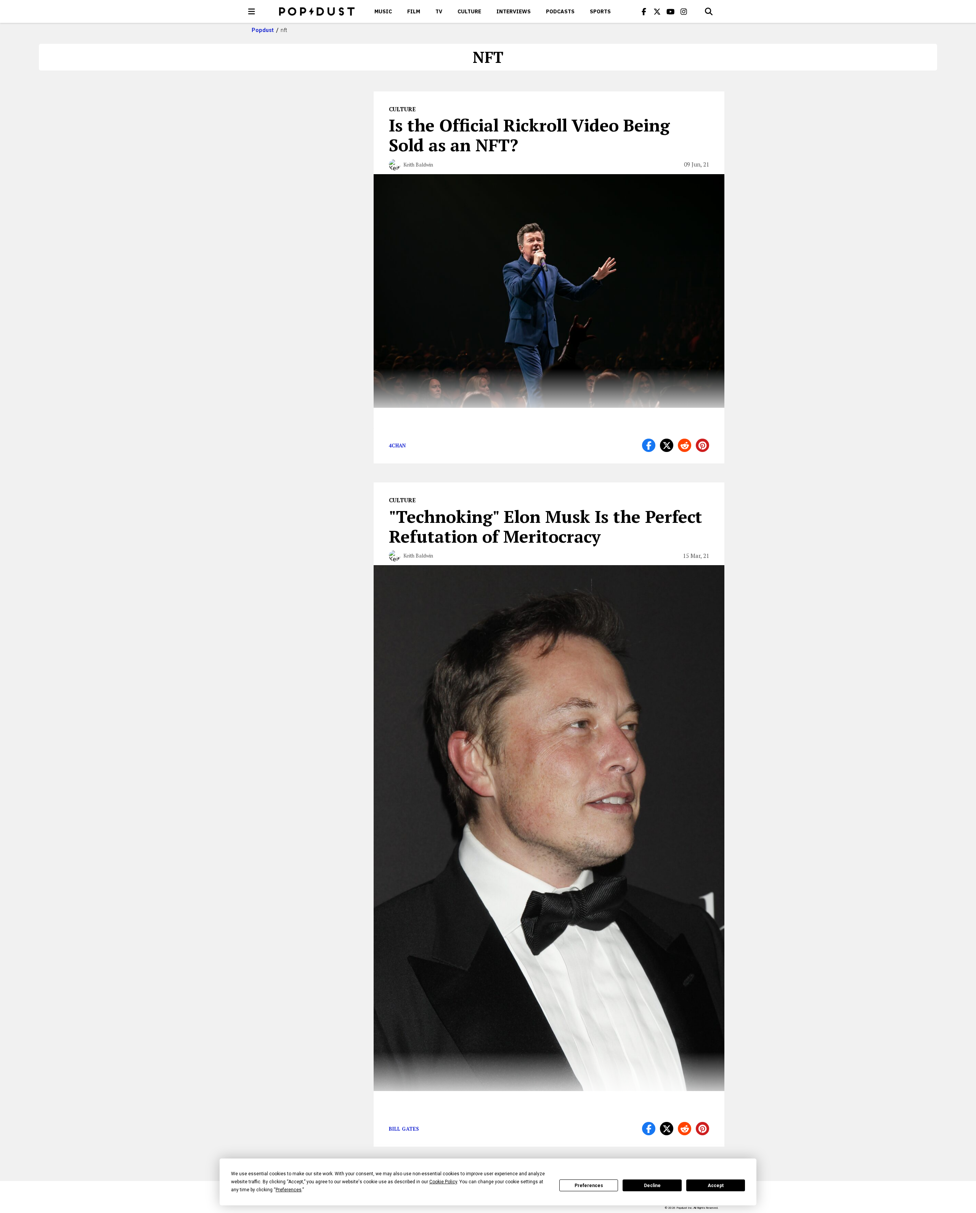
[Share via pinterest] (702, 445)
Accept (716, 1185)
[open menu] (251, 11)
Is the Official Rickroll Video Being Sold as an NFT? (529, 135)
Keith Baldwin (418, 164)
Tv (438, 11)
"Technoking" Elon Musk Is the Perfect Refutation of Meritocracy (545, 526)
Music (383, 11)
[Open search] (708, 11)
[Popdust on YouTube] (670, 11)
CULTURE (469, 11)
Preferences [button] (289, 1189)
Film (413, 11)
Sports (600, 11)
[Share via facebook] (648, 445)
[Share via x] (666, 445)
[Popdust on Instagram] (684, 11)
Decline (652, 1185)
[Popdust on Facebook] (644, 11)
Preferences (589, 1185)
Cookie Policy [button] (443, 1181)
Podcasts (560, 11)
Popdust (263, 30)
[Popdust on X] (657, 11)
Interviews (513, 11)
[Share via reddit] (684, 445)
